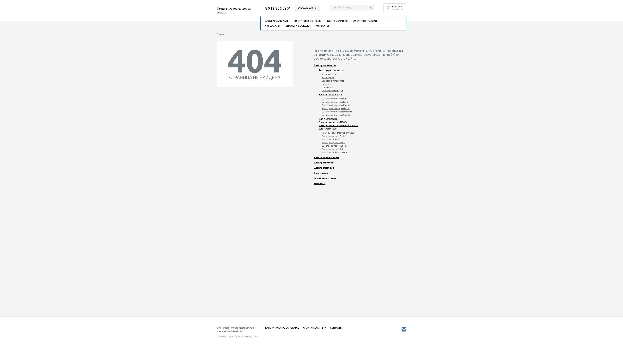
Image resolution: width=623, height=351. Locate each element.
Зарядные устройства (333, 81)
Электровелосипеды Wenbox (336, 115)
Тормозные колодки (332, 90)
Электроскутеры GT (332, 139)
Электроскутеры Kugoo (334, 146)
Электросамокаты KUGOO (333, 122)
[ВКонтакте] (404, 329)
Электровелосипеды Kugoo (336, 105)
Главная (220, 34)
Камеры (326, 84)
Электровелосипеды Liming (335, 108)
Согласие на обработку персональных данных (237, 337)
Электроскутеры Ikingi (333, 142)
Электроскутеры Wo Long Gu (336, 152)
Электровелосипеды (330, 94)
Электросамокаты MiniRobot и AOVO (338, 125)
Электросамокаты (325, 65)
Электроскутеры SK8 (332, 149)
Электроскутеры (328, 128)
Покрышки (327, 87)
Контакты (319, 183)
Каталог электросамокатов (282, 327)
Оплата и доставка (325, 178)
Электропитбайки (328, 119)
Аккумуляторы (329, 74)
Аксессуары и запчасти (331, 70)
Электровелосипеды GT (334, 99)
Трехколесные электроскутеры (338, 133)
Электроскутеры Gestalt (334, 136)
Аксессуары (328, 77)
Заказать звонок (307, 8)
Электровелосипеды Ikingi (335, 102)
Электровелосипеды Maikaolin (337, 111)
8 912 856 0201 (278, 8)
